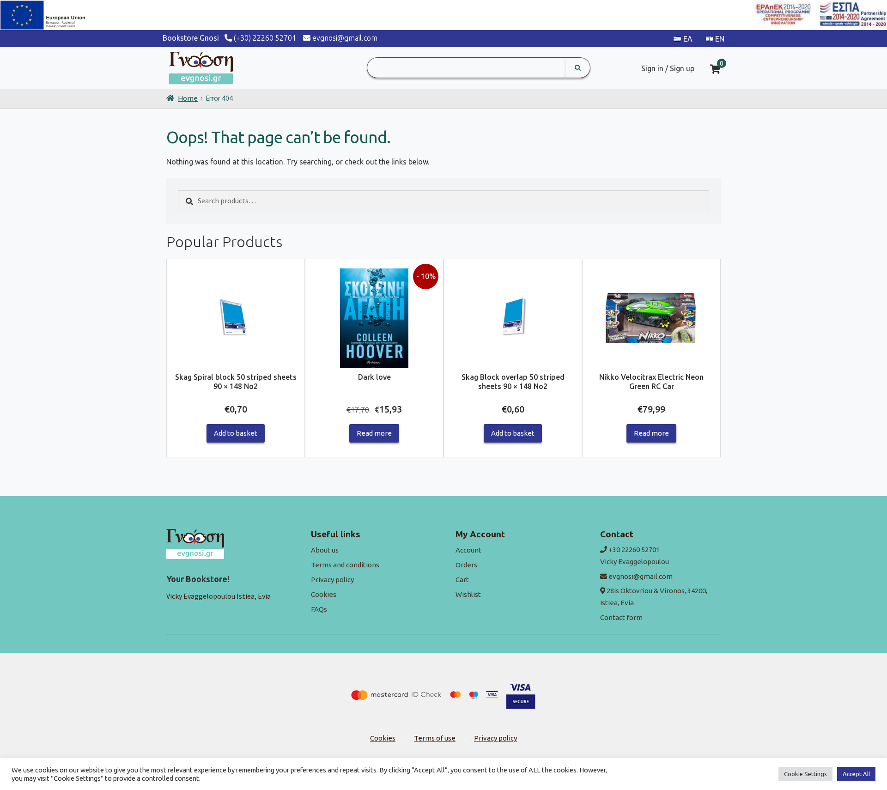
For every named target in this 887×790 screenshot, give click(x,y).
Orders (466, 565)
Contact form (621, 617)
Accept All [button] (856, 774)
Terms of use (435, 738)
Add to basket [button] (235, 433)
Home (188, 98)
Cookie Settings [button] (805, 774)
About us (325, 550)
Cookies (323, 594)
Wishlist (468, 594)
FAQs (319, 609)
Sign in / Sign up (667, 68)
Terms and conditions (345, 565)
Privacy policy (332, 579)
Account (468, 550)
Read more (374, 433)
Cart (462, 579)
